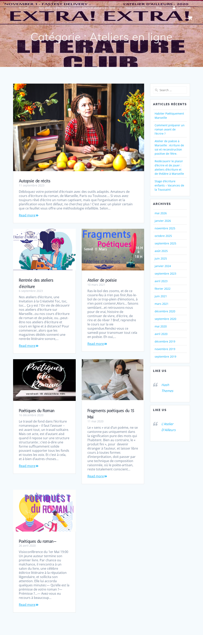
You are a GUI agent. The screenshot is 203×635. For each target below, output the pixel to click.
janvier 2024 (163, 266)
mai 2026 (161, 213)
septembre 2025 (165, 243)
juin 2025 (161, 258)
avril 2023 (161, 281)
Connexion (184, 8)
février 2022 (162, 288)
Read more (27, 215)
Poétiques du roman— (37, 541)
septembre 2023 (165, 273)
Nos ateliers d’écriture (53, 8)
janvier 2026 (163, 221)
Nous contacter (135, 8)
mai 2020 (161, 326)
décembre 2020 (165, 311)
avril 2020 (161, 334)
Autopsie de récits (34, 180)
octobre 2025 (163, 236)
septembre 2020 (165, 319)
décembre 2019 (165, 341)
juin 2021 (161, 296)
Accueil (24, 8)
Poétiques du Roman (37, 410)
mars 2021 (162, 304)
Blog (159, 8)
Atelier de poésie (102, 280)
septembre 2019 (165, 356)
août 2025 (161, 251)
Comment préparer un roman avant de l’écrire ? (170, 129)
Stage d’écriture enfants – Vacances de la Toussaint (169, 185)
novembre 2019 (165, 349)
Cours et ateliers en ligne (98, 8)
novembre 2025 (165, 228)
